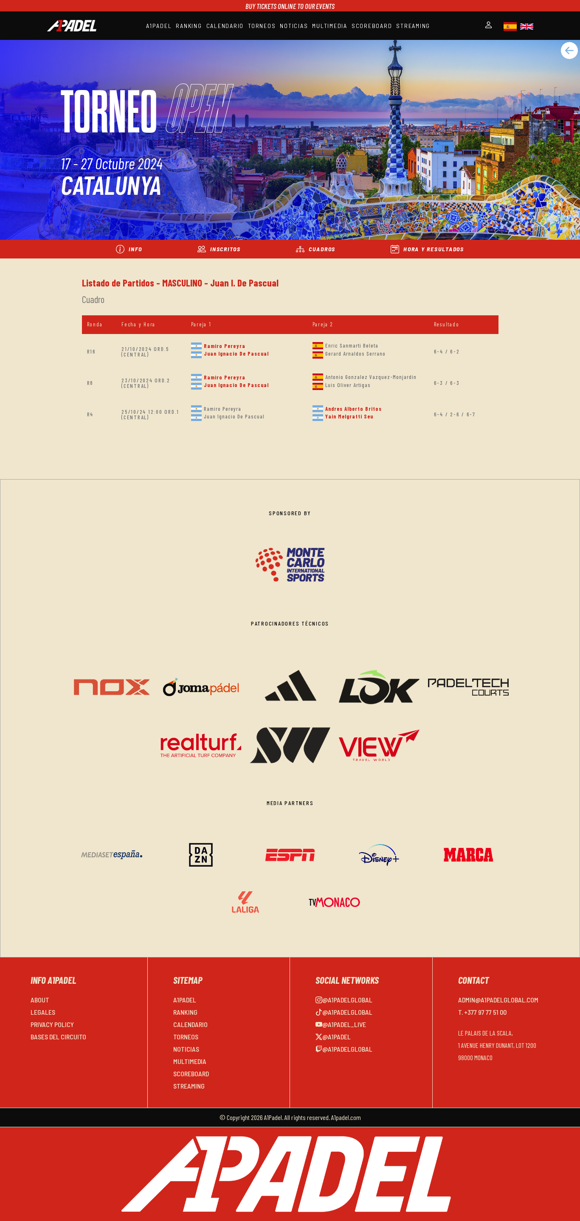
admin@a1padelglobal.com (498, 1000)
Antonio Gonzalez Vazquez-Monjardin (371, 376)
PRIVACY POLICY (52, 1024)
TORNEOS (262, 25)
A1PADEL (159, 25)
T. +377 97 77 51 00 (482, 1012)
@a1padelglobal (347, 1000)
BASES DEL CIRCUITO (58, 1037)
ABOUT (40, 1000)
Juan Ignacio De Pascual (236, 353)
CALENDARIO (225, 25)
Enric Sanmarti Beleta (351, 345)
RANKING (189, 25)
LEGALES (43, 1012)
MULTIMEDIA (329, 25)
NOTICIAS (294, 25)
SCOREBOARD (372, 25)
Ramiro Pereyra (224, 345)
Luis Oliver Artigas (348, 385)
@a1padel (336, 1037)
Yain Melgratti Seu (349, 416)
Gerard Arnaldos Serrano (355, 353)
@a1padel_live (344, 1024)
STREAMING (413, 25)
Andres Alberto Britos (353, 408)
